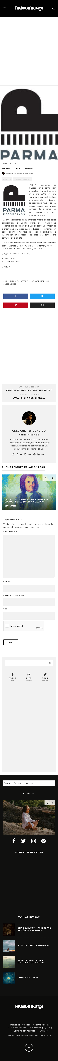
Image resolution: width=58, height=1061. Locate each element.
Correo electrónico (14, 595)
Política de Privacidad (20, 1025)
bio (6, 281)
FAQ (49, 1028)
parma (25, 281)
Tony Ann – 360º (28, 978)
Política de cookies (18, 1028)
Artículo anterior (29, 387)
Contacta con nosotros (24, 1031)
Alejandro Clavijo (15, 173)
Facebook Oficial (12, 261)
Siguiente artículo (29, 395)
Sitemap (44, 1031)
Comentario (10, 532)
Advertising (37, 1028)
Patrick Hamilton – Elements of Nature (31, 961)
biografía (14, 281)
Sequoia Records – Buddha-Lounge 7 (29, 390)
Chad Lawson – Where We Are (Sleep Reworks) (34, 929)
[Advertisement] (29, 48)
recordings (10, 284)
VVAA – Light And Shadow (29, 398)
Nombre (7, 581)
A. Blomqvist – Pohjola (33, 945)
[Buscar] (50, 663)
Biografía (7, 179)
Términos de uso (43, 1025)
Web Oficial (10, 258)
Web (5, 609)
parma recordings (39, 281)
